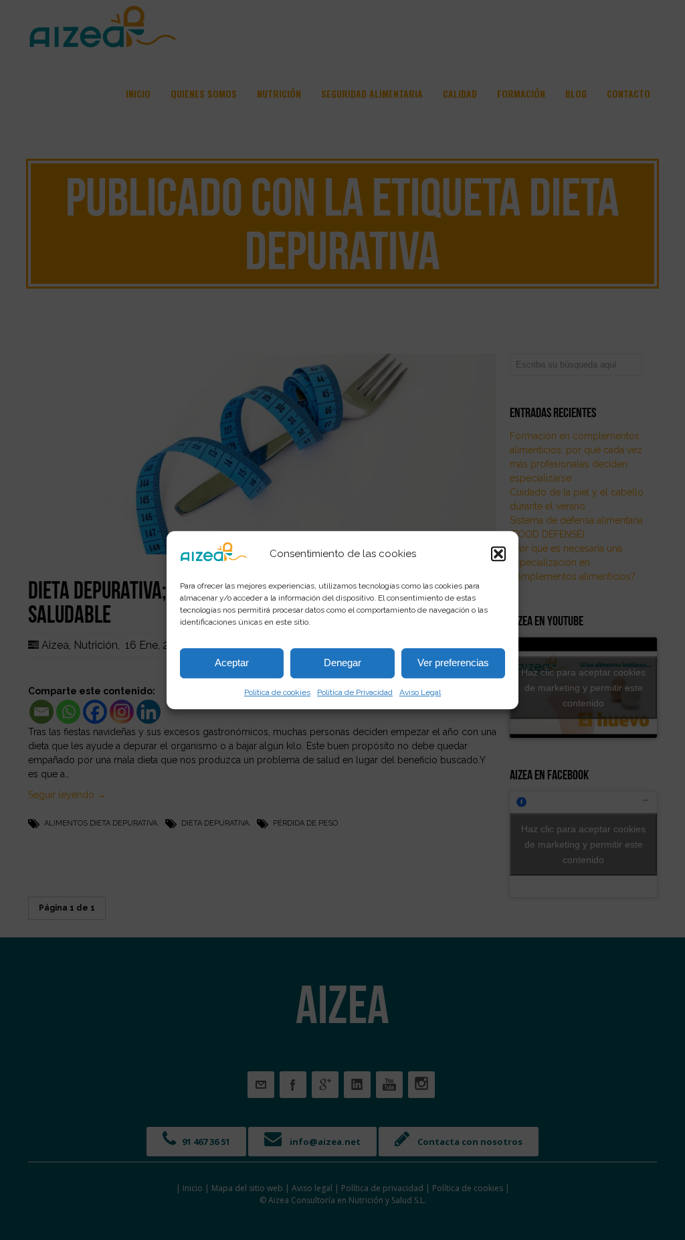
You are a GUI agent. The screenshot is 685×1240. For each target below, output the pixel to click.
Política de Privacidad (355, 692)
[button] (498, 553)
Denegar (342, 662)
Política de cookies (277, 692)
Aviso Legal (420, 692)
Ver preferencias (453, 662)
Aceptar (232, 662)
